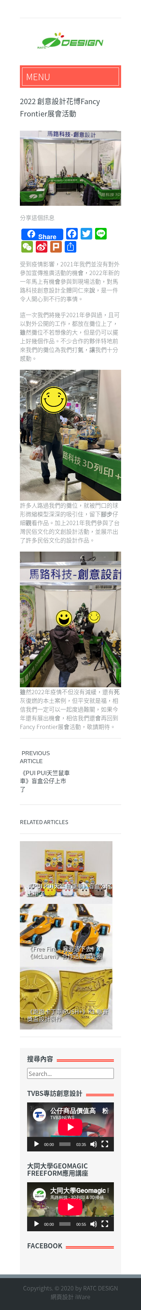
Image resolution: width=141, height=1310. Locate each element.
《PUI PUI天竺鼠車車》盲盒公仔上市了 (45, 781)
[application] (70, 1126)
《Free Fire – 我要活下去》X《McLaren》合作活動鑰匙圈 (64, 952)
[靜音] (93, 1144)
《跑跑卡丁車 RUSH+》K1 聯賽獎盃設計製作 (67, 1015)
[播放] (36, 1144)
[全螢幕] (104, 1144)
